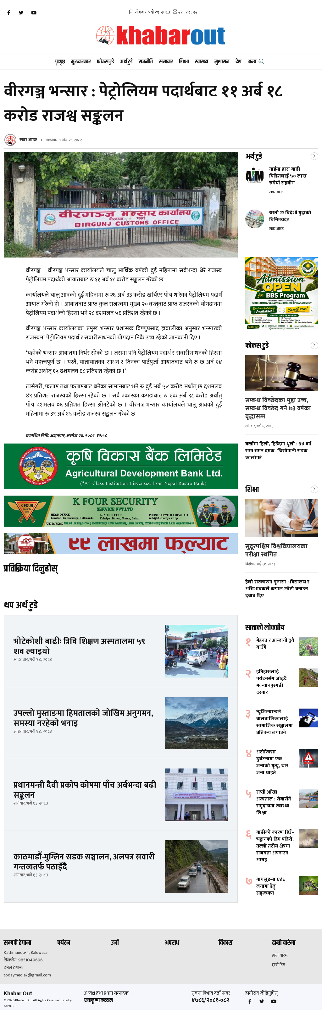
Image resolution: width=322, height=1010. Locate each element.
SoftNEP (10, 1006)
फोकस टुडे (105, 61)
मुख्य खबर (81, 61)
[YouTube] (33, 13)
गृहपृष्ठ (60, 61)
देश (239, 61)
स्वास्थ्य (201, 61)
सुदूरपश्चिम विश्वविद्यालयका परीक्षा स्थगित (276, 550)
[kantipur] (121, 543)
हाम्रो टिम (278, 965)
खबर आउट (28, 139)
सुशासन (221, 61)
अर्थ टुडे (126, 61)
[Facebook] (8, 13)
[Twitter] (21, 13)
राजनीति (146, 61)
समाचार (166, 61)
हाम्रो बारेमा (280, 955)
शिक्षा (184, 61)
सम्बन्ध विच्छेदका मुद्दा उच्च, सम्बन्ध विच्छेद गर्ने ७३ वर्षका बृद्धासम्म (278, 408)
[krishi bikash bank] (121, 466)
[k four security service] (121, 511)
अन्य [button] (252, 61)
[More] (314, 155)
